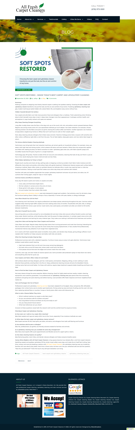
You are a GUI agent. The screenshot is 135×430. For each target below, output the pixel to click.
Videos (89, 19)
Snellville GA (109, 404)
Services (40, 19)
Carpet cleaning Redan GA (85, 399)
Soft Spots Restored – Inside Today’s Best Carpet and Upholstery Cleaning (52, 95)
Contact (105, 19)
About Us (28, 19)
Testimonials (53, 19)
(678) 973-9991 (97, 9)
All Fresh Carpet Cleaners (54, 344)
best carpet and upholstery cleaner (28, 193)
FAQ (97, 19)
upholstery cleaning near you (79, 353)
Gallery (64, 19)
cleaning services (42, 286)
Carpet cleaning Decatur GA (105, 399)
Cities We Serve (75, 19)
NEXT (29, 361)
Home (19, 19)
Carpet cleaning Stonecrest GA (91, 402)
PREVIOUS (21, 361)
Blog (44, 98)
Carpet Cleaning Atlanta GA (77, 397)
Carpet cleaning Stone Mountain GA (97, 397)
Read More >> (33, 389)
